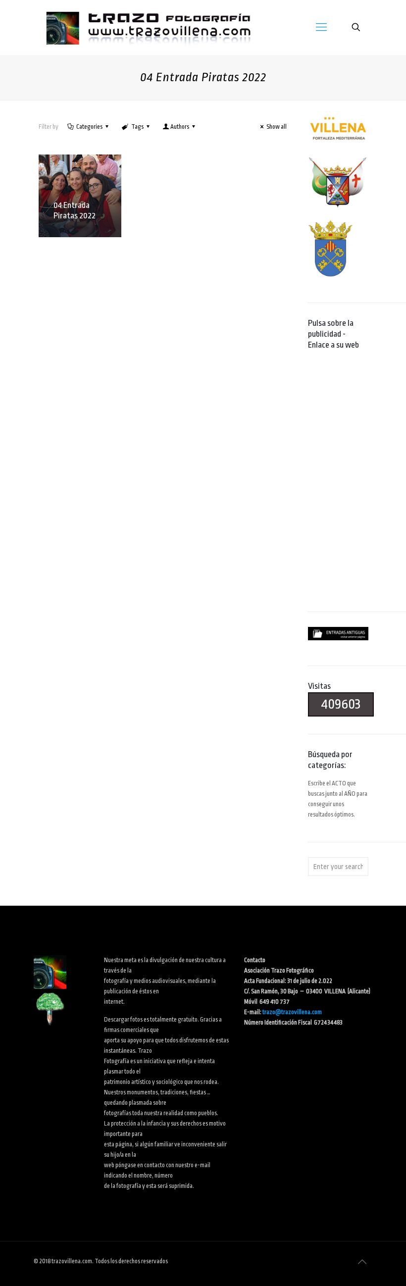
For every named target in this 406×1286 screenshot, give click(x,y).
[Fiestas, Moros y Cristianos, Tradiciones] (148, 27)
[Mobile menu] (321, 27)
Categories (89, 126)
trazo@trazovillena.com (292, 1012)
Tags (137, 126)
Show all (276, 126)
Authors (179, 126)
